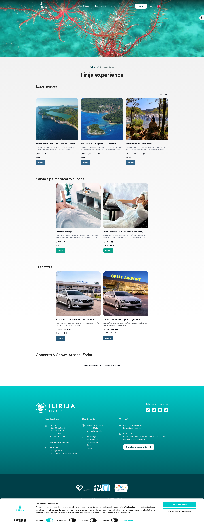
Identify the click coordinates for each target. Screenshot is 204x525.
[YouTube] (160, 410)
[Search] (151, 6)
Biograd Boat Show (95, 425)
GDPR (82, 498)
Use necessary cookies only (179, 511)
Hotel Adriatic (93, 439)
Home (95, 67)
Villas (96, 6)
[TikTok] (166, 410)
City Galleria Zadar (94, 431)
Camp (103, 6)
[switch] (72, 520)
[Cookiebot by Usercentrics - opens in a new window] (20, 520)
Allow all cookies (180, 504)
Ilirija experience (125, 6)
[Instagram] (148, 410)
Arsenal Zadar (92, 428)
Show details (127, 520)
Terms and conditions (114, 498)
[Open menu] (165, 6)
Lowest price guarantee (133, 428)
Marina (112, 6)
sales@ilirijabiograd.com (60, 442)
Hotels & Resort (83, 6)
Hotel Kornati (92, 442)
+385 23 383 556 (57, 428)
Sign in (141, 6)
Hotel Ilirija (91, 436)
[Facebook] (154, 410)
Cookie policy (95, 498)
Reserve (40, 162)
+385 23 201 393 (57, 437)
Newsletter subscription (137, 447)
